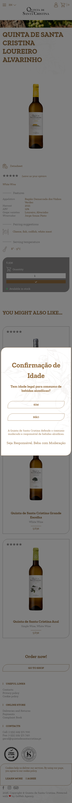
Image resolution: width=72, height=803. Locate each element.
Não (36, 417)
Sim (36, 404)
